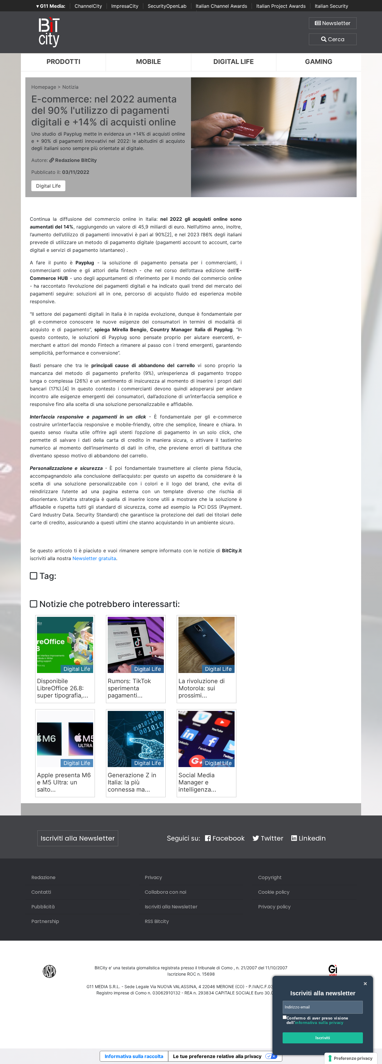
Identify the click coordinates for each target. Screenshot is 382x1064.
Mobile (148, 61)
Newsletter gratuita (94, 558)
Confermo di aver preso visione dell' (317, 1020)
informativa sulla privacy (319, 1022)
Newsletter (336, 23)
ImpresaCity (124, 6)
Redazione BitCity (75, 160)
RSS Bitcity (157, 921)
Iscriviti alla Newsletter (78, 838)
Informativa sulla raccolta (134, 1056)
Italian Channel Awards (221, 6)
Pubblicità (43, 906)
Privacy (153, 877)
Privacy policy (274, 906)
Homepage (43, 87)
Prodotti (63, 61)
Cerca (335, 39)
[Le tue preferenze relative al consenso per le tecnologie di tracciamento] (350, 1058)
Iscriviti (322, 1038)
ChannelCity (88, 6)
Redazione (43, 877)
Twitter (271, 838)
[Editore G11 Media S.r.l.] (333, 971)
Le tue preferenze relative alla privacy (217, 1056)
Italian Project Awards (281, 6)
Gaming (318, 61)
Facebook (228, 838)
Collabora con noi (165, 892)
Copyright (270, 877)
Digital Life (233, 61)
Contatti (41, 892)
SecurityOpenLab (167, 6)
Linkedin (311, 838)
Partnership (45, 921)
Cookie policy (273, 892)
